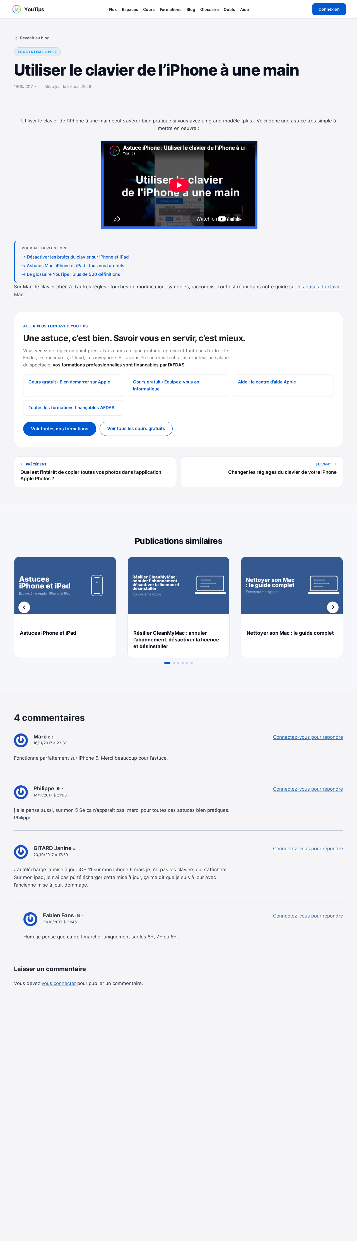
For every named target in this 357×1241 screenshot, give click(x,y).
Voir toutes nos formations (59, 428)
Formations (171, 9)
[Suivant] (333, 607)
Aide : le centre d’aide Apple (267, 382)
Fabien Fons (58, 915)
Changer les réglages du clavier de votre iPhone (282, 468)
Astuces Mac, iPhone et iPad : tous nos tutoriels (75, 265)
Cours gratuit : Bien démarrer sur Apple (69, 382)
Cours (149, 9)
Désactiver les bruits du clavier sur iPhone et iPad (78, 257)
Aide (244, 9)
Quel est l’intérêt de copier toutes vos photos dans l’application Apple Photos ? (90, 471)
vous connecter (59, 983)
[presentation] (65, 591)
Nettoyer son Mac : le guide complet (290, 633)
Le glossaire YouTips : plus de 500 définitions (73, 274)
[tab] (167, 663)
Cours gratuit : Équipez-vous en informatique (166, 385)
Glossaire (209, 9)
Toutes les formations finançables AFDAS (71, 407)
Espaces (130, 9)
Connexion (329, 9)
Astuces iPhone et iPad (48, 633)
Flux (113, 9)
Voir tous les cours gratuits (136, 428)
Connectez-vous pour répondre (308, 737)
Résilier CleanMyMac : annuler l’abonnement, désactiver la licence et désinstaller (176, 639)
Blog (191, 9)
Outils (229, 9)
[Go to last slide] (24, 607)
